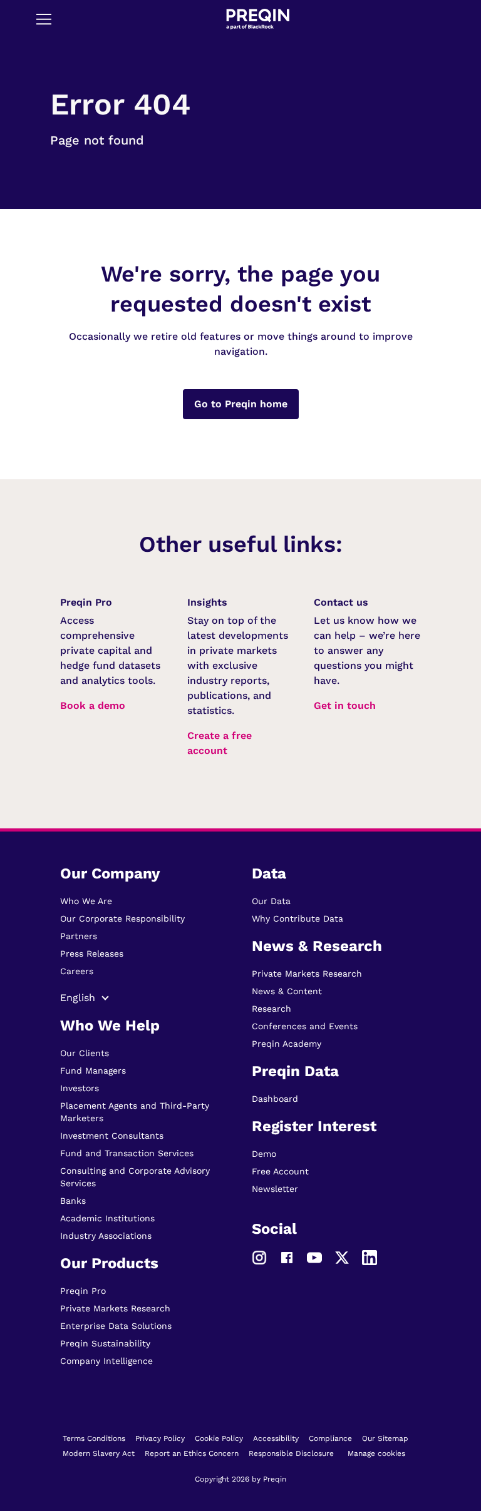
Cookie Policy (219, 1438)
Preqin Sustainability (105, 1343)
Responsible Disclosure (291, 1453)
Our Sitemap (385, 1438)
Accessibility (276, 1438)
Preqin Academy (286, 1044)
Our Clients (84, 1053)
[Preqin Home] (257, 19)
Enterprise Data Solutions (116, 1326)
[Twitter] (341, 1257)
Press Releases (91, 954)
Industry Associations (106, 1236)
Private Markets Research (115, 1308)
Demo (264, 1154)
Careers (76, 971)
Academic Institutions (107, 1218)
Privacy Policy (160, 1438)
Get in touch (345, 705)
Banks (73, 1201)
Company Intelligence (106, 1361)
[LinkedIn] (369, 1257)
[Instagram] (259, 1257)
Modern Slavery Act (99, 1453)
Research (271, 1009)
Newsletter (275, 1189)
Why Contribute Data (297, 918)
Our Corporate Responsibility (122, 918)
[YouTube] (314, 1257)
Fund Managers (93, 1071)
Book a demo (92, 705)
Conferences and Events (305, 1026)
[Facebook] (286, 1257)
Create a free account (219, 743)
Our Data (271, 901)
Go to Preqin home (240, 404)
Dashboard (275, 1099)
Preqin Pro (83, 1291)
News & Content (287, 991)
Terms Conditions (94, 1438)
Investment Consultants (111, 1136)
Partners (78, 936)
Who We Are (86, 901)
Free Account (280, 1171)
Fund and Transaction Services (127, 1153)
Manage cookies (376, 1453)
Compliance (330, 1438)
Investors (79, 1088)
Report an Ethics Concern (192, 1453)
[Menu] (44, 19)
